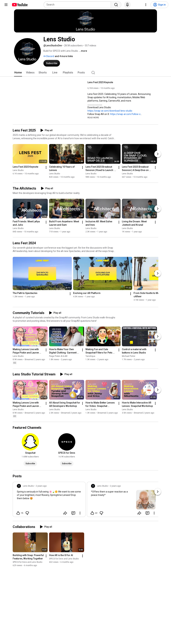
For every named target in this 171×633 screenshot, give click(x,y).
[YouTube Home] (19, 4)
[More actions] (46, 167)
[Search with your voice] (127, 4)
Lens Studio (18, 170)
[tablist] (85, 73)
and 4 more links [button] (64, 56)
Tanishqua (90, 356)
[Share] (65, 513)
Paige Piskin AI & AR (58, 356)
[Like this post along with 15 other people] (18, 513)
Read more (93, 117)
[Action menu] (80, 513)
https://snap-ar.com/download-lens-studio (110, 110)
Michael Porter (128, 356)
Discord (50, 56)
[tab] (18, 73)
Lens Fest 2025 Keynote (100, 82)
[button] (93, 117)
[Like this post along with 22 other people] (92, 513)
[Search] (116, 4)
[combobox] (78, 5)
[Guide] (6, 5)
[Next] (157, 154)
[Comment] (73, 513)
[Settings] (146, 5)
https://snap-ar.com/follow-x (125, 114)
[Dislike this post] (27, 513)
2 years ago (41, 486)
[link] (49, 500)
